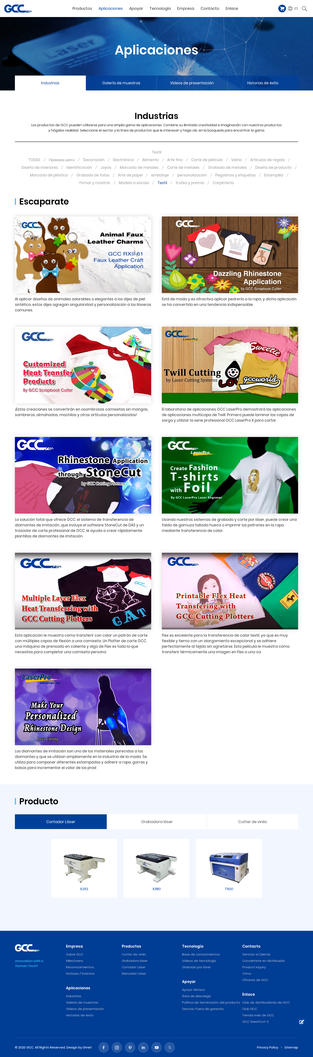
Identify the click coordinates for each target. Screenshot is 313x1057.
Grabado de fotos (92, 175)
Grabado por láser (196, 967)
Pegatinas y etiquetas (235, 175)
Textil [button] (156, 152)
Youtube (156, 1047)
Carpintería (223, 182)
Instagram (117, 1047)
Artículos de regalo (267, 159)
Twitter (169, 1047)
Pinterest (130, 1047)
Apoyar (136, 8)
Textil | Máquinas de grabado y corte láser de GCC (18, 8)
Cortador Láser (133, 967)
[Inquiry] (301, 1022)
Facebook (103, 1047)
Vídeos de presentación (192, 83)
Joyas (106, 167)
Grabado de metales (227, 167)
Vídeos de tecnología (199, 960)
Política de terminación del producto (211, 1002)
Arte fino (175, 159)
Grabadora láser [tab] (157, 821)
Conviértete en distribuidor (263, 960)
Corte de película (207, 159)
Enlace (232, 8)
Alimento (150, 159)
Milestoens (74, 960)
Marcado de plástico (49, 175)
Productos (82, 8)
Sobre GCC (74, 954)
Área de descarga (196, 996)
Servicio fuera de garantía (203, 1009)
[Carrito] (282, 8)
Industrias (50, 83)
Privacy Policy (267, 1047)
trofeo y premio (190, 182)
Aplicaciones (111, 8)
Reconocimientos (80, 967)
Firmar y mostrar (94, 182)
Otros (246, 973)
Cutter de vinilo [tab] (252, 821)
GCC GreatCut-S (255, 1021)
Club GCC (249, 1009)
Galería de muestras (121, 83)
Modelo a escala (134, 182)
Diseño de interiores (40, 167)
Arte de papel (130, 175)
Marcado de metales (139, 167)
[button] (293, 8)
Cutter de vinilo (134, 954)
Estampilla (273, 175)
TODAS (34, 159)
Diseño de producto (273, 167)
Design (71, 1047)
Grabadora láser (135, 960)
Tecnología (160, 8)
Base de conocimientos (201, 954)
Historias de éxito (262, 83)
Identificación (79, 167)
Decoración (94, 159)
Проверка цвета (62, 159)
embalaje (160, 175)
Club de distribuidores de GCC (266, 1002)
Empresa (185, 8)
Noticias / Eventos (80, 973)
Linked (143, 1047)
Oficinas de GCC (255, 980)
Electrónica (123, 159)
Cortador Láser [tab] (60, 821)
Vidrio (236, 159)
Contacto (210, 8)
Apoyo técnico (193, 989)
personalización (192, 175)
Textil (162, 182)
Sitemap (291, 1047)
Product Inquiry (254, 967)
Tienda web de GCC (258, 1015)
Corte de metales (183, 167)
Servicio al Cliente (256, 954)
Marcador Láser (134, 973)
